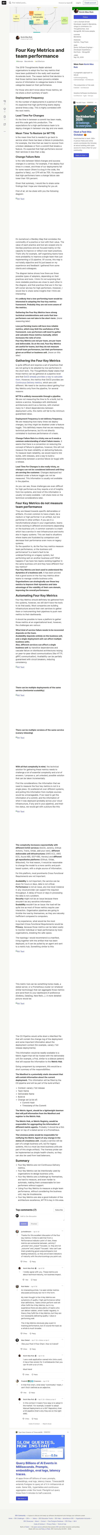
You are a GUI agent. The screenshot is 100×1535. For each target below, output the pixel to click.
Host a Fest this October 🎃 (82, 133)
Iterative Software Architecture (85, 94)
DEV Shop (68, 1521)
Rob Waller (25, 1286)
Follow (85, 17)
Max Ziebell (25, 1340)
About (37, 1521)
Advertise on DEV (68, 1518)
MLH (75, 1521)
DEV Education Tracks (46, 1518)
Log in (78, 3)
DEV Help (58, 1518)
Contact (43, 1521)
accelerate (28, 61)
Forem (27, 1527)
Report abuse (47, 1424)
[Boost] (5, 124)
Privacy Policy (51, 1524)
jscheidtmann (26, 1232)
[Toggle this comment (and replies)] (17, 1235)
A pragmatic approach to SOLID (83, 76)
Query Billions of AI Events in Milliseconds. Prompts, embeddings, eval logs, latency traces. (38, 1468)
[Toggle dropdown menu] (62, 1230)
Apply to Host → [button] (81, 155)
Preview (34, 1224)
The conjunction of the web (83, 86)
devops (19, 61)
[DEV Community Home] (4, 3)
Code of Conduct (34, 1424)
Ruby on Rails (46, 1529)
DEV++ (28, 1518)
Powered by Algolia (65, 3)
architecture (40, 61)
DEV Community (20, 1515)
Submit (23, 1224)
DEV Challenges (19, 1518)
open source (38, 1527)
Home (10, 1518)
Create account (90, 3)
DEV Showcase (28, 1521)
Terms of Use (62, 1524)
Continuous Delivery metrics (29, 382)
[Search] (10, 3)
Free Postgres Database (55, 1521)
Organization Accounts (83, 1518)
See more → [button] (22, 1498)
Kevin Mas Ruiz (26, 37)
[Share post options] (5, 131)
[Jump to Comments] (5, 110)
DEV (57, 1527)
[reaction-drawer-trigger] (4, 102)
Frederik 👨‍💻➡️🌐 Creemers (31, 1381)
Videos (35, 1518)
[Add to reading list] (5, 118)
